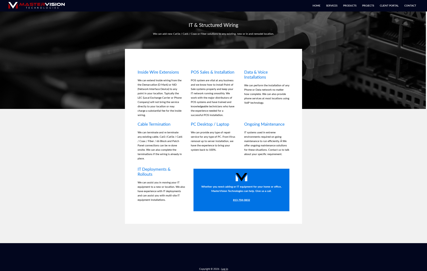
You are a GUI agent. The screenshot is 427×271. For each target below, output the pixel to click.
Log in (224, 269)
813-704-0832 (241, 200)
